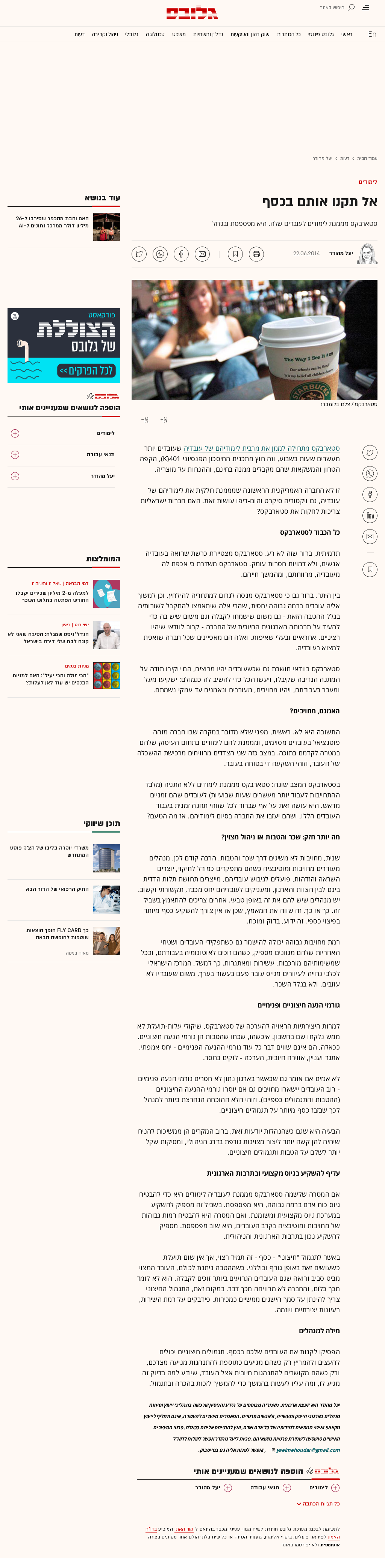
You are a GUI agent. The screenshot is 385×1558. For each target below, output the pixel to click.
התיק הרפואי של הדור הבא (57, 889)
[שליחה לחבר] (202, 254)
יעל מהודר (322, 158)
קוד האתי (183, 1529)
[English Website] (372, 33)
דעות (79, 34)
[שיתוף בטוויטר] (139, 254)
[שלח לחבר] (369, 536)
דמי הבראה (77, 583)
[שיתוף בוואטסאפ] (160, 254)
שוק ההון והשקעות (250, 34)
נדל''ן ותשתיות (208, 34)
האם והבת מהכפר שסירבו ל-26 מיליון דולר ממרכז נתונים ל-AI (52, 222)
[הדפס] (256, 254)
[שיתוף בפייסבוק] (181, 254)
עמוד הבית (367, 158)
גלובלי (131, 34)
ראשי (346, 34)
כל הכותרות (289, 34)
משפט (179, 34)
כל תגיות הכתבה (321, 1503)
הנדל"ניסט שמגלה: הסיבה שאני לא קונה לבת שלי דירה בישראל (48, 638)
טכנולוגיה (155, 34)
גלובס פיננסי (321, 34)
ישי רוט (81, 625)
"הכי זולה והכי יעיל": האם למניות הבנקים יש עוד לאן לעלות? (50, 679)
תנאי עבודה (264, 1487)
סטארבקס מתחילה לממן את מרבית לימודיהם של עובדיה (262, 448)
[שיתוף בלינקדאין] (369, 515)
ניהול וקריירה (105, 34)
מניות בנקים (77, 666)
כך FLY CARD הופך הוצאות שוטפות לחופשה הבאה (57, 934)
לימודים (368, 182)
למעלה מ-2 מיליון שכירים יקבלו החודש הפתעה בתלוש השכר (52, 597)
